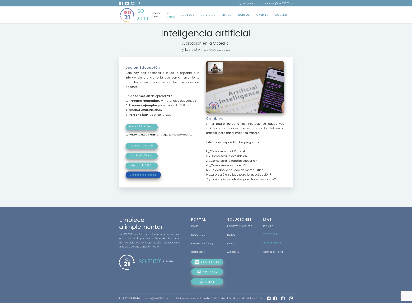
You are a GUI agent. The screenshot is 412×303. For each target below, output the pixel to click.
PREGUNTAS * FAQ (202, 243)
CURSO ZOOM (142, 145)
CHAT (210, 282)
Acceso (281, 15)
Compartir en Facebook (143, 174)
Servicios (208, 15)
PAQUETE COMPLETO (240, 226)
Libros (227, 15)
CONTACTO (198, 252)
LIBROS (231, 235)
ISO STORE (210, 262)
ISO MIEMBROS (272, 242)
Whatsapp (249, 3)
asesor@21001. (155, 298)
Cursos (244, 15)
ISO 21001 (142, 15)
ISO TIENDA (270, 234)
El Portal (171, 15)
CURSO (231, 243)
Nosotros (186, 15)
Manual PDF (141, 165)
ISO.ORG (268, 226)
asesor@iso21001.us (279, 3)
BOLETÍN (209, 272)
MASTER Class (141, 126)
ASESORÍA (233, 252)
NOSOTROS (198, 235)
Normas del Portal (273, 251)
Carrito (262, 15)
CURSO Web (141, 155)
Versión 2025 (156, 15)
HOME (194, 226)
